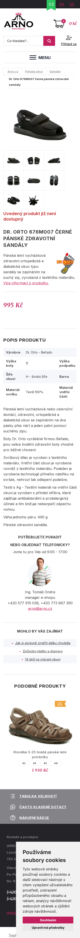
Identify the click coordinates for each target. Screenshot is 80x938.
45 (45, 763)
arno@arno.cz (40, 608)
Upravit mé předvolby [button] (48, 927)
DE (72, 4)
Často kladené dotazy (42, 807)
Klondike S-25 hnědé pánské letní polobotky (40, 754)
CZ (51, 4)
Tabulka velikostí (38, 796)
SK (61, 4)
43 (34, 763)
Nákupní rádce (34, 818)
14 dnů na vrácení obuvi (42, 659)
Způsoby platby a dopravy (43, 651)
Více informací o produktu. (26, 283)
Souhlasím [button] (48, 920)
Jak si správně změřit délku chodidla (42, 643)
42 (24, 763)
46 (56, 763)
